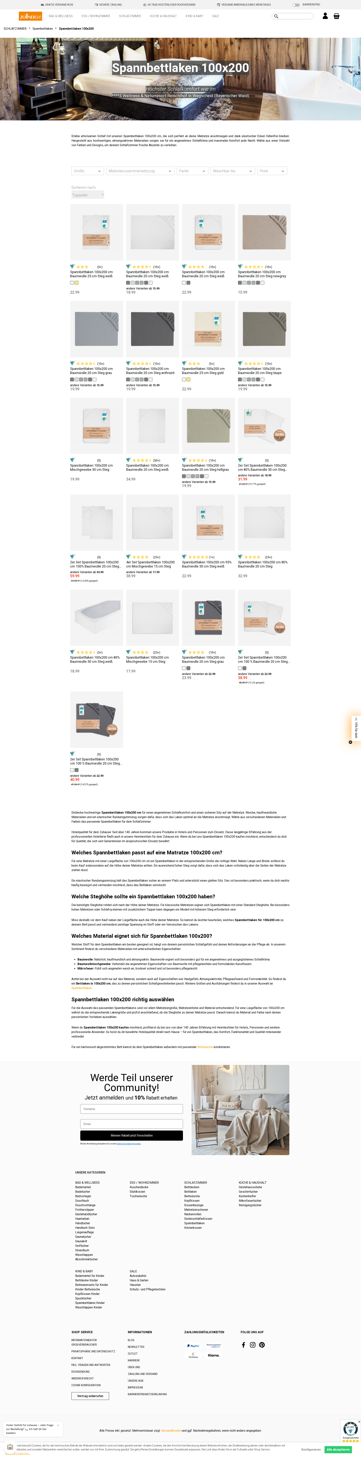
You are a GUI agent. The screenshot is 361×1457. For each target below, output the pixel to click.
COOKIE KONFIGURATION (86, 1385)
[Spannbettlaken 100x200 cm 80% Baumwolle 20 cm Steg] (264, 522)
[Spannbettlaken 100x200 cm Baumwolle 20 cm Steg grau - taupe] (90, 379)
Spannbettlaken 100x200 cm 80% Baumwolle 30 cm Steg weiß (95, 659)
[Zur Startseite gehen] (30, 16)
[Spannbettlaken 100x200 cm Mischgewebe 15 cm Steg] (152, 618)
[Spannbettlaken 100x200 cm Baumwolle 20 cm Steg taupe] (264, 329)
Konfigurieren (311, 1449)
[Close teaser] (350, 742)
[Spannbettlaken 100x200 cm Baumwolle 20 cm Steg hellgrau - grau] (197, 476)
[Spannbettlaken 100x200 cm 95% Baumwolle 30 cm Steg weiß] (208, 522)
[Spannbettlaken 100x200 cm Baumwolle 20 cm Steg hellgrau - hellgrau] (188, 476)
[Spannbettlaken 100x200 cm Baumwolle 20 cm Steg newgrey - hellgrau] (244, 282)
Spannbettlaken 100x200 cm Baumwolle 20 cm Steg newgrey (262, 274)
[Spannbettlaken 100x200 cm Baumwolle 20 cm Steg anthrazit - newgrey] (137, 379)
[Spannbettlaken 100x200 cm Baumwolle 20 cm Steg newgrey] (264, 232)
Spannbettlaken (81, 988)
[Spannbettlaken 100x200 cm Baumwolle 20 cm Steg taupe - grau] (253, 379)
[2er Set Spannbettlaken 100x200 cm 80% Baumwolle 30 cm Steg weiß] (264, 426)
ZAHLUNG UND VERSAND (143, 1373)
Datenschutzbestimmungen (129, 1144)
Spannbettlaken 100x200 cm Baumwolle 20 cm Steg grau (91, 371)
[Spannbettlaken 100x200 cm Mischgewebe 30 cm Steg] (96, 426)
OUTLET (133, 1353)
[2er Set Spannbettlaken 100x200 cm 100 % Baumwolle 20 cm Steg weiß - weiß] (240, 668)
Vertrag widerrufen (90, 1396)
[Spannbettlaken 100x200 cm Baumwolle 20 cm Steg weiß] (152, 232)
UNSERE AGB (135, 1380)
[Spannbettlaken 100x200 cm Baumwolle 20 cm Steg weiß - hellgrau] (132, 282)
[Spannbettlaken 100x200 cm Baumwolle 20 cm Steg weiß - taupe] (146, 282)
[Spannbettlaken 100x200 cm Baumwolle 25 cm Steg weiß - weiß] (72, 282)
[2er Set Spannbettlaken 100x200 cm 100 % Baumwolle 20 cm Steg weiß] (264, 618)
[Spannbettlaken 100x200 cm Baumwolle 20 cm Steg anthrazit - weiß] (150, 379)
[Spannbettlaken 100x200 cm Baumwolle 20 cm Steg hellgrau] (208, 426)
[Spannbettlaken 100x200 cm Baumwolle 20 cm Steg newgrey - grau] (253, 282)
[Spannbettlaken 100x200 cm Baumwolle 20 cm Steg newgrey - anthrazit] (240, 282)
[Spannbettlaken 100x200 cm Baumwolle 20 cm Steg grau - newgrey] (81, 379)
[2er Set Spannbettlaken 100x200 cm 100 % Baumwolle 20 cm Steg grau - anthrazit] (76, 769)
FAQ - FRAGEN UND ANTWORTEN (90, 1364)
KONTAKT (77, 1358)
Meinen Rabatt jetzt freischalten (132, 1135)
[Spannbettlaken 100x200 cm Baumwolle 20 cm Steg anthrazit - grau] (141, 379)
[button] (356, 728)
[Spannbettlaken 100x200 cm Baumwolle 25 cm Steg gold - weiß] (184, 379)
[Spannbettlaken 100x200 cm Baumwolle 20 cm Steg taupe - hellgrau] (244, 379)
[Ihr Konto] (325, 16)
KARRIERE (134, 1360)
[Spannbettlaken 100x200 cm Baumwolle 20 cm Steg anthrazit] (152, 329)
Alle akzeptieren (338, 1449)
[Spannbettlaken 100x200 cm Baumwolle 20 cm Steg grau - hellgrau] (76, 379)
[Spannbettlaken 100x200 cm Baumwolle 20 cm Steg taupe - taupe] (258, 379)
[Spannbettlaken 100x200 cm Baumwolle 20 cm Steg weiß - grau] (141, 282)
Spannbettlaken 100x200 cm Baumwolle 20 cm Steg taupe (260, 371)
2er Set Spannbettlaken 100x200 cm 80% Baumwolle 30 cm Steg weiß (262, 467)
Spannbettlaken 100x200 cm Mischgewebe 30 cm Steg (91, 467)
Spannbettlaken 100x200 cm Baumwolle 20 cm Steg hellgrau (205, 467)
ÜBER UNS (134, 1367)
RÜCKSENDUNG (80, 1371)
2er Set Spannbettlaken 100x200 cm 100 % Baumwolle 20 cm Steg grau (95, 761)
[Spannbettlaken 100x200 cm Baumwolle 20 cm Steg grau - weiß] (94, 379)
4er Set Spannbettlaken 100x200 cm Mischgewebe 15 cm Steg (150, 564)
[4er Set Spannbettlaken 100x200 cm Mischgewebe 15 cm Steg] (152, 522)
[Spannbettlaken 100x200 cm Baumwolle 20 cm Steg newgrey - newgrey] (249, 282)
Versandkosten (171, 1430)
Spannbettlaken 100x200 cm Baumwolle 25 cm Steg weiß (91, 274)
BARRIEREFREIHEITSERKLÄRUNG (147, 1394)
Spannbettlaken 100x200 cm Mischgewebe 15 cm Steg (147, 659)
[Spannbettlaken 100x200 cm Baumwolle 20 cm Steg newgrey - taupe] (258, 282)
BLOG (131, 1340)
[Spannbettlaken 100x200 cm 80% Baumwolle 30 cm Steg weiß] (96, 618)
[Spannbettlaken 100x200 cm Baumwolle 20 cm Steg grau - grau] (85, 379)
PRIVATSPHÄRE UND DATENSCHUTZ (93, 1351)
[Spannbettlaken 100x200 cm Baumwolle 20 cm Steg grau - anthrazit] (72, 379)
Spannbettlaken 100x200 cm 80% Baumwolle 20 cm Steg (263, 564)
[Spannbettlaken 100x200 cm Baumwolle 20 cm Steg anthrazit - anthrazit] (128, 379)
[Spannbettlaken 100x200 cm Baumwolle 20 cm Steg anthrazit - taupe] (146, 379)
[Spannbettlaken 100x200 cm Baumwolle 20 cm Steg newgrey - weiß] (262, 282)
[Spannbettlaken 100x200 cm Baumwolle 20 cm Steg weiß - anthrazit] (128, 282)
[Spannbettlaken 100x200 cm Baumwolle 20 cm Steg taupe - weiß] (262, 379)
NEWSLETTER (136, 1346)
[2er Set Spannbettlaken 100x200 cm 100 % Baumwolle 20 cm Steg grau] (96, 719)
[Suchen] (276, 16)
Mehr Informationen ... (18, 1453)
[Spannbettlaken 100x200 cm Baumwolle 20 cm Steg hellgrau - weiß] (206, 476)
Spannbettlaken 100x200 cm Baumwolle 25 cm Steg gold (203, 371)
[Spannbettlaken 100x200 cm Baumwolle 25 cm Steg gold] (208, 329)
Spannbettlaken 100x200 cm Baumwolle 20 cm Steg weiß (147, 274)
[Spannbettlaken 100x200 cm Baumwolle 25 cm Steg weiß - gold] (76, 282)
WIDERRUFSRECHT (82, 1378)
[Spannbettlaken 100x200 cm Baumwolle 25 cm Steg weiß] (96, 232)
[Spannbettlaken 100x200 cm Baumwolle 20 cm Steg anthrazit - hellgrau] (132, 379)
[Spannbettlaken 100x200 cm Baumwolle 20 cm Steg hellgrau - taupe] (202, 476)
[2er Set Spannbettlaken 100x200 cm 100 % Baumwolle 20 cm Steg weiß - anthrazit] (244, 668)
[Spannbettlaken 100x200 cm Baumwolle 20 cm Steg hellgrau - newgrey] (193, 476)
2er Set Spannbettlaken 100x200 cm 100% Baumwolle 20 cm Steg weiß (94, 564)
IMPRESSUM (135, 1387)
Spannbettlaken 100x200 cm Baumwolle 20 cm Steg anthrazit (150, 371)
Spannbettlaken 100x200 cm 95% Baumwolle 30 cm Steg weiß (207, 564)
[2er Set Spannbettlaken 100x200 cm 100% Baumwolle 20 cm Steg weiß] (96, 522)
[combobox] (296, 16)
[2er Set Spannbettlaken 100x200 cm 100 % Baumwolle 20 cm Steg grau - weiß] (72, 769)
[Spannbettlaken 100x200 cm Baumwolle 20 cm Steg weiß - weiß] (150, 282)
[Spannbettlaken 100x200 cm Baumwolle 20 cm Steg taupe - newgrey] (249, 379)
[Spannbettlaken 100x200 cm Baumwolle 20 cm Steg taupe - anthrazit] (240, 379)
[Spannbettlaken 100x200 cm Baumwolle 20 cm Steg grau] (96, 329)
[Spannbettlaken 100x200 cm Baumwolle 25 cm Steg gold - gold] (188, 379)
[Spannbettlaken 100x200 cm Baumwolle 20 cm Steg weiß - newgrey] (137, 282)
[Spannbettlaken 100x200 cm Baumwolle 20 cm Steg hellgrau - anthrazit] (184, 476)
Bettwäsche (205, 1047)
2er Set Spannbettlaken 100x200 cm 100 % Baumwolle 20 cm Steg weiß (263, 659)
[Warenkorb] (336, 16)
